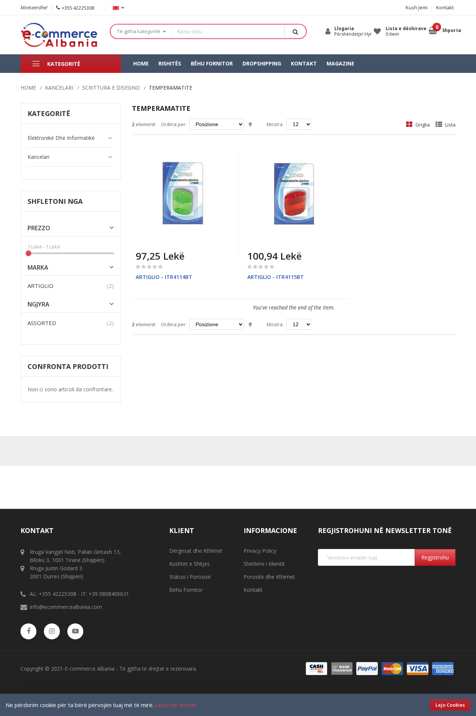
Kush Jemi (417, 7)
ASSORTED (42, 323)
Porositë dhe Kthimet (269, 576)
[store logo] (59, 35)
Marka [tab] (38, 268)
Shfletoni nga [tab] (55, 201)
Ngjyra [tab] (38, 304)
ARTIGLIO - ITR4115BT (275, 276)
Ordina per (173, 124)
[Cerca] (295, 31)
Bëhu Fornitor (186, 589)
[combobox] (227, 31)
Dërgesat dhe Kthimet (195, 550)
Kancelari (59, 87)
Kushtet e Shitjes (189, 563)
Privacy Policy (260, 550)
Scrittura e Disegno (111, 87)
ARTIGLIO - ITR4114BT (164, 276)
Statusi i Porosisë (190, 576)
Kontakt (445, 7)
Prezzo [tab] (39, 228)
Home (28, 87)
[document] (238, 704)
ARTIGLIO (41, 285)
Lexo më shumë (175, 705)
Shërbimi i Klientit (264, 563)
